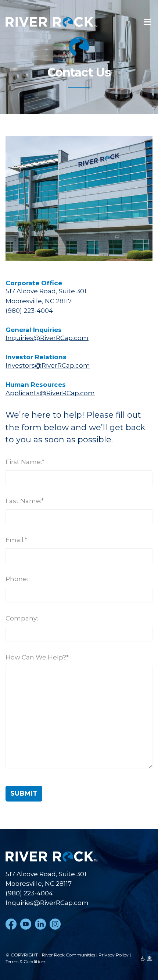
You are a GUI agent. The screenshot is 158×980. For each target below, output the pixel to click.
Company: (22, 618)
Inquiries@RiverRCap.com (47, 338)
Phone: (17, 579)
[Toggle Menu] (147, 22)
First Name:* (25, 462)
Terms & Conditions (26, 961)
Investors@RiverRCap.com (48, 365)
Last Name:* (25, 501)
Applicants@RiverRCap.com (50, 393)
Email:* (16, 540)
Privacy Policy (113, 955)
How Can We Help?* (37, 657)
